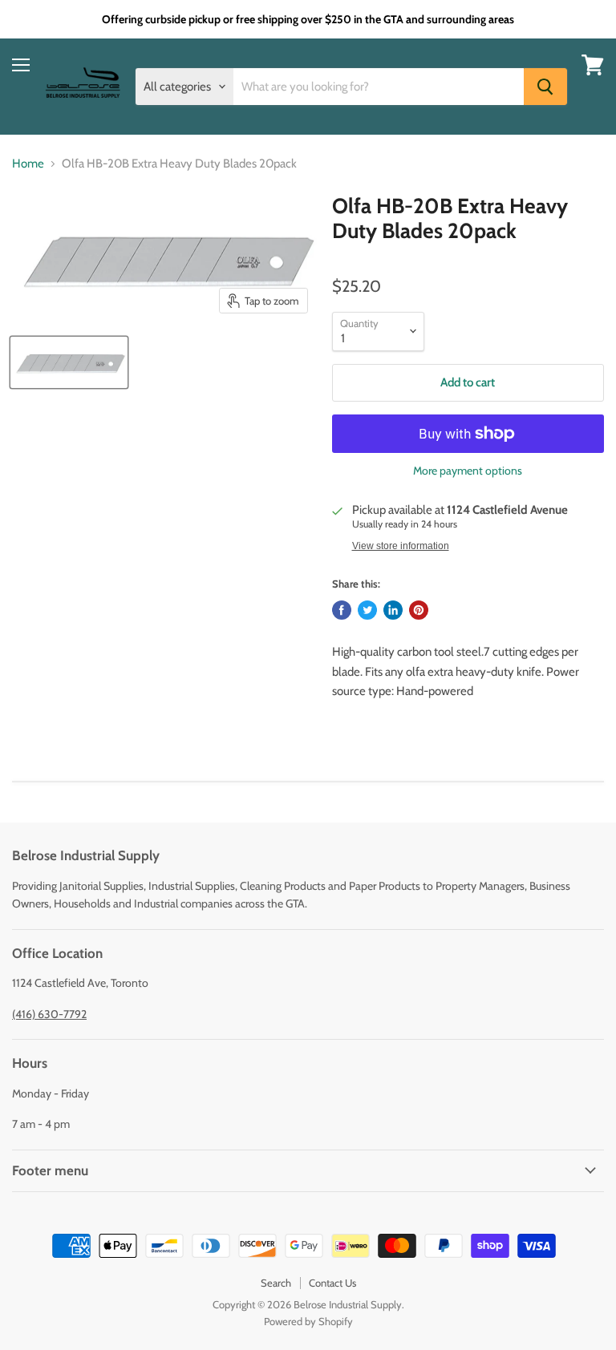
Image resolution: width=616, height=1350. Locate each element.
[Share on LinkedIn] (393, 610)
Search (276, 1282)
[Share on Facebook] (341, 610)
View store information (400, 546)
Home (28, 164)
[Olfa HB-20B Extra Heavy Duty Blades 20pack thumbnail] (69, 362)
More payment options (467, 470)
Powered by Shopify (308, 1321)
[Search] (545, 86)
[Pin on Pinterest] (418, 610)
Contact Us (332, 1282)
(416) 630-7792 (49, 1014)
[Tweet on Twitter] (367, 610)
